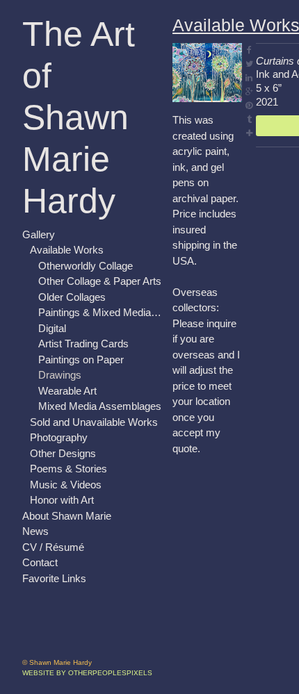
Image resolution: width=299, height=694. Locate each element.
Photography (59, 437)
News (35, 531)
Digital (52, 328)
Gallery (38, 234)
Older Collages (72, 297)
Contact (40, 562)
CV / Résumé (53, 547)
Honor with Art (62, 500)
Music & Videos (66, 484)
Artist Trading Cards (83, 343)
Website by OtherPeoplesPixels (87, 673)
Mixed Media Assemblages (99, 406)
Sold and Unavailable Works (94, 422)
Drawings (59, 375)
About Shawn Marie (66, 516)
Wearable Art (67, 391)
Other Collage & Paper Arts (99, 281)
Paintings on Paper (81, 359)
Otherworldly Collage (85, 266)
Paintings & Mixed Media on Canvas (100, 312)
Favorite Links (54, 578)
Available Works (67, 250)
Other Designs (63, 453)
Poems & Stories (68, 468)
